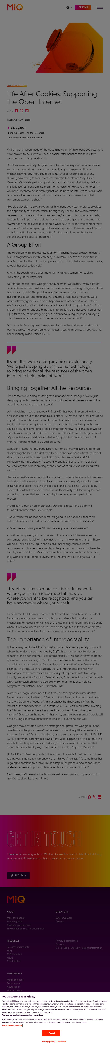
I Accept (51, 1033)
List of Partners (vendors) (12, 1026)
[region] (55, 1019)
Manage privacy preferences (54, 1041)
